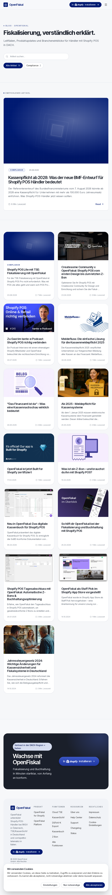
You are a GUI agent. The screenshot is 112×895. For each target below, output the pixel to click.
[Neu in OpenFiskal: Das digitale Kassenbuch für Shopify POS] (29, 519)
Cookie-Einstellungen (95, 823)
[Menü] (105, 4)
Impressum (94, 812)
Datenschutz (95, 817)
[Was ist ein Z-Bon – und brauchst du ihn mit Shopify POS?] (83, 459)
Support (74, 822)
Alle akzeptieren (94, 885)
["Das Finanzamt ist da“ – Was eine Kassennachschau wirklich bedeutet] (29, 399)
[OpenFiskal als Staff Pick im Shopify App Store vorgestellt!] (83, 587)
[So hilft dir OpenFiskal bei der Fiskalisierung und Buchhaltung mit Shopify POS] (83, 519)
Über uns (75, 812)
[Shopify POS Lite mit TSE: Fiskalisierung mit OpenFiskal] (29, 266)
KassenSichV (58, 817)
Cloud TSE (57, 812)
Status (73, 833)
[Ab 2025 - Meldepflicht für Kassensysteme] (83, 399)
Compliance (16, 170)
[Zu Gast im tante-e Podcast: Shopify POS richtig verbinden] (29, 334)
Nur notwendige (71, 885)
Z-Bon (55, 836)
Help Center (76, 817)
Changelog (76, 828)
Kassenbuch (58, 831)
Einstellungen (50, 885)
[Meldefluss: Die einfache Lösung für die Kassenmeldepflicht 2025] (83, 334)
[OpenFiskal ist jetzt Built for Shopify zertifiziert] (29, 459)
